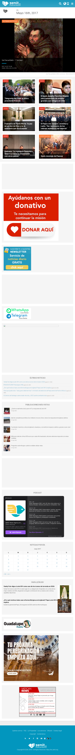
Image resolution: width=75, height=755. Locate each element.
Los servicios (42, 731)
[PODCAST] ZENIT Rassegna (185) (13, 385)
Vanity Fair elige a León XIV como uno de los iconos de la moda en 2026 (24, 382)
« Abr (5, 574)
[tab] (28, 689)
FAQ (25, 731)
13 (57, 559)
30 (18, 570)
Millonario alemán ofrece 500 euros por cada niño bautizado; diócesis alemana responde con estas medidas (40, 437)
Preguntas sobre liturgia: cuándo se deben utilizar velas (27, 445)
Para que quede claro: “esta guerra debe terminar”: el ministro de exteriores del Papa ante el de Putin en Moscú (35, 390)
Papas (6, 81)
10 (28, 559)
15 (8, 563)
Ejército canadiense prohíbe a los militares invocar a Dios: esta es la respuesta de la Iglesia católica (39, 418)
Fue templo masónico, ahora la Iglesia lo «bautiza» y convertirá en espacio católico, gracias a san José (40, 427)
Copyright (33, 734)
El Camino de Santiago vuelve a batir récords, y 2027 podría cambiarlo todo (25, 395)
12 (47, 559)
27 (57, 566)
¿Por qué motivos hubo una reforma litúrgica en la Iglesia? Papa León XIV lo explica (27, 387)
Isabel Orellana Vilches (9, 68)
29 (8, 570)
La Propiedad (32, 731)
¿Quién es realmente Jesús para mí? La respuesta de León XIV (28, 408)
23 (18, 566)
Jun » (8, 574)
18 (37, 563)
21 (66, 563)
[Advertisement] (37, 176)
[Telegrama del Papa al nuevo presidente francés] (19, 91)
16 (18, 563)
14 (66, 559)
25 (37, 566)
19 (47, 563)
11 (37, 559)
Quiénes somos (17, 731)
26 (47, 566)
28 (66, 566)
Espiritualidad (45, 136)
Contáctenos (41, 734)
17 (28, 563)
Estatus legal (58, 731)
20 (57, 563)
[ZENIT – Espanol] (21, 3)
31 (28, 570)
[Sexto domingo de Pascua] (55, 147)
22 (8, 566)
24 (28, 566)
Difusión (49, 731)
